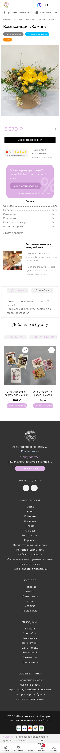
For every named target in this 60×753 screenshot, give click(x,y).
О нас (30, 506)
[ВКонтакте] (32, 5)
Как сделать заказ (30, 564)
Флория (8, 736)
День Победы (30, 647)
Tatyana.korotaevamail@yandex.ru (30, 461)
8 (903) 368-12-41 (30, 457)
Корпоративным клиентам (30, 544)
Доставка (17, 290)
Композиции (30, 596)
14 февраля (30, 638)
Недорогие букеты (30, 679)
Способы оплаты (47, 290)
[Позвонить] (54, 5)
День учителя (30, 661)
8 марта (30, 628)
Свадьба (30, 605)
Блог (30, 511)
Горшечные (30, 610)
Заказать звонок (30, 468)
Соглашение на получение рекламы (30, 559)
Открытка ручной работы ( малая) (43, 393)
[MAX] (39, 5)
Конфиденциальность (30, 549)
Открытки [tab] (15, 337)
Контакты (30, 516)
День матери (30, 642)
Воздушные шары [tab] (45, 337)
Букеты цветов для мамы (30, 699)
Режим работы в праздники (30, 568)
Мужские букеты (30, 684)
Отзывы (30, 530)
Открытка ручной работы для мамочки (17, 393)
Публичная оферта (30, 554)
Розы (30, 601)
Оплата (30, 525)
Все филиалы (30, 451)
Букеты (30, 591)
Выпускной (30, 652)
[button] (52, 373)
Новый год (30, 657)
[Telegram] (26, 5)
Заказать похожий (30, 139)
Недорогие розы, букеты (30, 694)
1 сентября (30, 633)
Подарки (30, 586)
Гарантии (30, 540)
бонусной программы (41, 193)
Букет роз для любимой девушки (30, 689)
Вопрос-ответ (30, 535)
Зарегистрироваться (25, 186)
